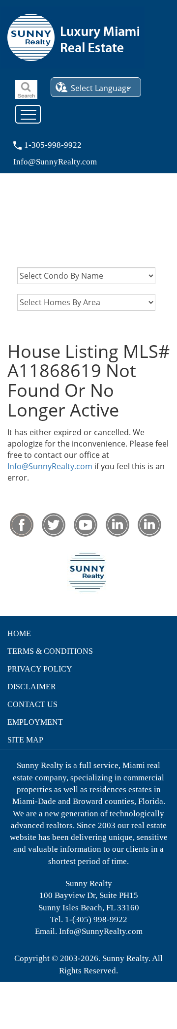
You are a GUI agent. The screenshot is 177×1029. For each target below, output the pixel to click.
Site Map (25, 740)
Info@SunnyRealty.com (49, 466)
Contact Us (32, 704)
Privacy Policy (39, 669)
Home (19, 633)
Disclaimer (31, 686)
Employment (35, 722)
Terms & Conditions (50, 651)
